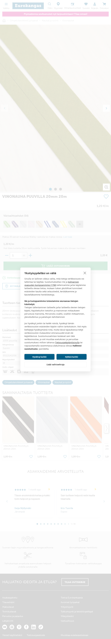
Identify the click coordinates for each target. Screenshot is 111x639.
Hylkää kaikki (71, 357)
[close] (85, 273)
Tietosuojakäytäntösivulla (67, 342)
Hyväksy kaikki (39, 357)
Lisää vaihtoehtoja (56, 364)
